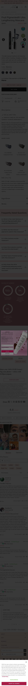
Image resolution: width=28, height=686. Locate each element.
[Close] (26, 662)
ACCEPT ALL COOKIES (14, 683)
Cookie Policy (5, 676)
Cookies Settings (14, 679)
